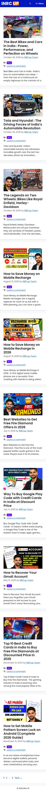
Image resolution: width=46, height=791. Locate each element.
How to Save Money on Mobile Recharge (22, 276)
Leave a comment (16, 66)
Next (18, 777)
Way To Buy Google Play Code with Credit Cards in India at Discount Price (23, 500)
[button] (30, 3)
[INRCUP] (10, 3)
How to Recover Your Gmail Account (20, 574)
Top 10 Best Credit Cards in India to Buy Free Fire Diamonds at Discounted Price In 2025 (21, 651)
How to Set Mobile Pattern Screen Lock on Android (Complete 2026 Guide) (22, 732)
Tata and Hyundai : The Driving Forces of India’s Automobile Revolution (23, 124)
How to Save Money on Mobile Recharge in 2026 (22, 348)
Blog (9, 63)
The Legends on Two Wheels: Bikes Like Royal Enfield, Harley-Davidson (23, 201)
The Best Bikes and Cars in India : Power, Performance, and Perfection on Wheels (23, 48)
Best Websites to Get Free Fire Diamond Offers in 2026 (20, 423)
